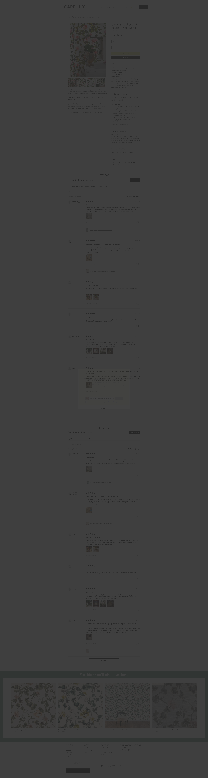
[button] (126, 371)
